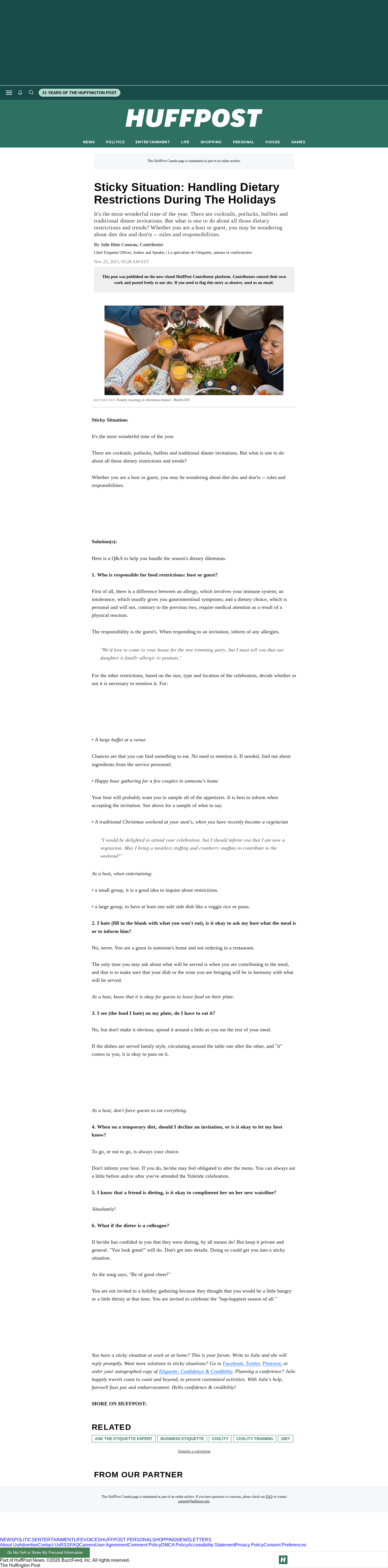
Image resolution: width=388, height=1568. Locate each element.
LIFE (185, 142)
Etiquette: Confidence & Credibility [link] (195, 1371)
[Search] (31, 92)
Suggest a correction (194, 1451)
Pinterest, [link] (272, 1363)
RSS (65, 1544)
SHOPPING (211, 142)
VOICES (272, 142)
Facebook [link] (233, 1363)
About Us (9, 1544)
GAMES (298, 142)
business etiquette (182, 1438)
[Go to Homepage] (283, 1559)
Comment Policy (144, 1544)
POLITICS (115, 142)
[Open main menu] (9, 92)
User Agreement (111, 1544)
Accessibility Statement (211, 1544)
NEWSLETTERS (193, 1539)
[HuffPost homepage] (73, 1534)
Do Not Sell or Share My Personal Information (45, 1552)
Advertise (28, 1544)
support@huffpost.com (193, 1501)
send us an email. (259, 283)
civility (220, 1438)
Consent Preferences (285, 1544)
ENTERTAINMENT (152, 142)
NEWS (89, 142)
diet (285, 1438)
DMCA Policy (174, 1544)
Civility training (254, 1438)
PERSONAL (243, 142)
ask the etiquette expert (124, 1438)
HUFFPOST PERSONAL (126, 1539)
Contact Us (49, 1544)
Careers (87, 1544)
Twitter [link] (252, 1363)
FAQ (269, 1497)
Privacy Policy (249, 1544)
